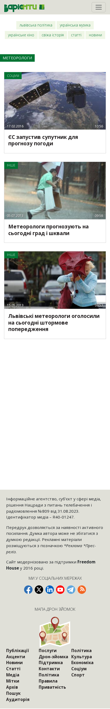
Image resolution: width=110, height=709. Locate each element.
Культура (81, 656)
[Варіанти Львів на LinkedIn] (49, 589)
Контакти (49, 668)
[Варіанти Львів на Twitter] (39, 589)
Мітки (12, 681)
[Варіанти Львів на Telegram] (71, 589)
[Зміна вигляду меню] (99, 7)
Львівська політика (35, 25)
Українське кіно (21, 34)
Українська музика (75, 25)
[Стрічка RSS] (81, 589)
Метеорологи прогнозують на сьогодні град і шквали (48, 230)
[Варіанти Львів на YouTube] (60, 589)
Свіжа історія (53, 34)
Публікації (17, 650)
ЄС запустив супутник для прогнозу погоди (43, 140)
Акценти (15, 656)
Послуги (48, 650)
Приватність (52, 687)
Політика (49, 674)
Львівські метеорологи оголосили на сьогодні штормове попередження (54, 323)
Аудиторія (17, 699)
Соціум (79, 668)
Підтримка (51, 662)
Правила (48, 681)
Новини (95, 34)
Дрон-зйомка (53, 656)
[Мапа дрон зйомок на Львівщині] (55, 632)
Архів (12, 687)
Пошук (13, 693)
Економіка (82, 662)
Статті (76, 34)
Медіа (12, 674)
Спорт (78, 674)
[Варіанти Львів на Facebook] (28, 589)
